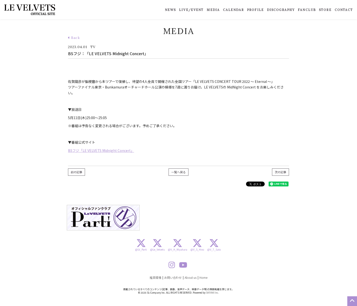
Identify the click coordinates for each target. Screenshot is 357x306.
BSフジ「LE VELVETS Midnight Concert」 (101, 150)
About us (190, 277)
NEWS (170, 10)
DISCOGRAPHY (281, 10)
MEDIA (213, 10)
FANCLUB (307, 10)
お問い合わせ (173, 277)
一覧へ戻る (178, 172)
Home (203, 277)
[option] (103, 217)
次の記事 (280, 172)
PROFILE (255, 10)
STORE (325, 10)
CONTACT (344, 10)
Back (75, 37)
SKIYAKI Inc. (212, 292)
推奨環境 (155, 277)
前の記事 (76, 172)
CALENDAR (233, 10)
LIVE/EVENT (191, 10)
